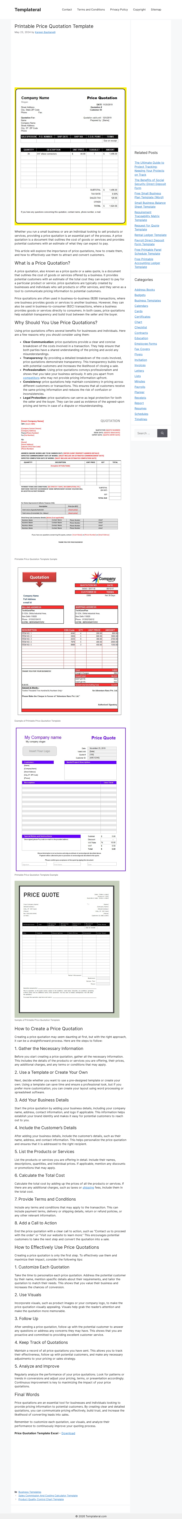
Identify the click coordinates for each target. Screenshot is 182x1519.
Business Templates (29, 1492)
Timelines (141, 419)
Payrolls (140, 387)
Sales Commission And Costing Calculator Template (48, 1495)
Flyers (139, 354)
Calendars (141, 306)
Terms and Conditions (91, 9)
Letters (139, 370)
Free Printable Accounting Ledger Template (147, 263)
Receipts (140, 397)
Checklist (141, 327)
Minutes (140, 381)
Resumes (140, 408)
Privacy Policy (119, 9)
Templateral (28, 9)
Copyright (139, 9)
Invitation (141, 360)
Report (139, 403)
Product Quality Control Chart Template (41, 1499)
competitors (31, 378)
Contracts (141, 333)
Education (141, 338)
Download (68, 1433)
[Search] (162, 433)
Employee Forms (146, 343)
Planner (139, 392)
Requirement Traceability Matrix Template (147, 216)
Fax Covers (142, 349)
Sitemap (156, 9)
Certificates (142, 316)
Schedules (141, 414)
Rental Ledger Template (151, 235)
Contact (67, 9)
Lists (138, 376)
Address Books (145, 289)
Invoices (140, 365)
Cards (139, 311)
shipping (88, 1187)
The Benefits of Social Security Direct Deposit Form (150, 184)
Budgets (140, 295)
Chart (138, 322)
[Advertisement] (71, 61)
